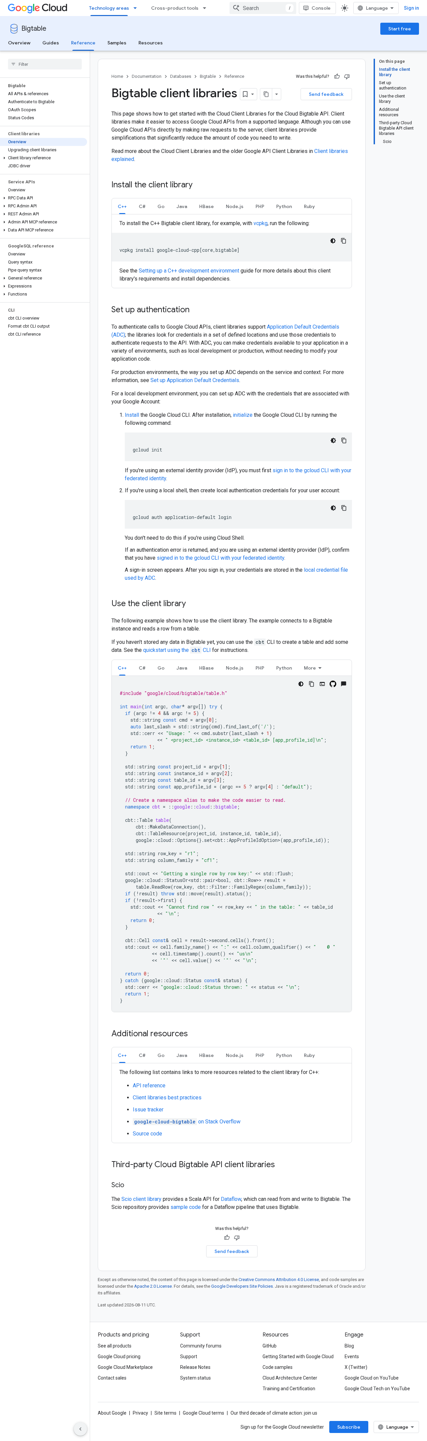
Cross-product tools (174, 8)
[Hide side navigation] (80, 1429)
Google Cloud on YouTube (372, 1378)
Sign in (411, 8)
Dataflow (231, 1199)
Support (188, 1356)
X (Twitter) (356, 1367)
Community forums (201, 1345)
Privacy (140, 1413)
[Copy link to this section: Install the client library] (199, 185)
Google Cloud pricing (119, 1356)
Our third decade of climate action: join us (274, 1413)
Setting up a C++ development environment (189, 270)
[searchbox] (45, 64)
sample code (185, 1207)
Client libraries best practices (167, 1097)
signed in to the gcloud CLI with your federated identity (220, 558)
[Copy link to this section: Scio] (130, 1186)
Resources (150, 43)
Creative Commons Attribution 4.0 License (279, 1279)
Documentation (146, 76)
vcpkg (261, 223)
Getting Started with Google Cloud (298, 1356)
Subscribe (348, 1427)
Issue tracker (148, 1109)
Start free (399, 29)
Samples (116, 43)
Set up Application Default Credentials (194, 380)
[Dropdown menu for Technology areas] (137, 8)
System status (195, 1378)
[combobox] (263, 8)
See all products (114, 1345)
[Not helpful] (347, 76)
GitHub (270, 1345)
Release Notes (195, 1367)
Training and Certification (289, 1388)
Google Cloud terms (203, 1413)
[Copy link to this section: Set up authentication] (196, 310)
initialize (243, 415)
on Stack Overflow (187, 1121)
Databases (180, 76)
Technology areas (109, 8)
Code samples (278, 1367)
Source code (147, 1133)
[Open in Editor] (322, 684)
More (310, 668)
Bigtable (33, 28)
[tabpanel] (232, 251)
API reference (149, 1085)
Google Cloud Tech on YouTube (377, 1388)
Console (321, 8)
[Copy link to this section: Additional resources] (194, 1034)
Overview (19, 43)
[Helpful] (337, 76)
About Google (112, 1413)
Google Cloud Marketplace (125, 1367)
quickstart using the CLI (177, 650)
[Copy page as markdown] (266, 94)
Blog (349, 1345)
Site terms (165, 1413)
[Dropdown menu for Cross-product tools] (206, 8)
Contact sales (112, 1378)
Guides (50, 43)
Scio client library (141, 1199)
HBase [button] (206, 206)
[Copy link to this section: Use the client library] (192, 604)
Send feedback (326, 94)
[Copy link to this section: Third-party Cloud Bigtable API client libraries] (281, 1165)
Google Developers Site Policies (242, 1286)
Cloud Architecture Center (290, 1378)
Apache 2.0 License (153, 1286)
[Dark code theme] (333, 240)
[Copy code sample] (343, 240)
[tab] (122, 206)
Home (117, 76)
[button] (43, 158)
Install (132, 415)
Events (352, 1356)
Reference (83, 43)
